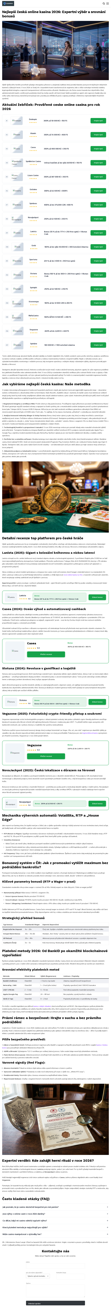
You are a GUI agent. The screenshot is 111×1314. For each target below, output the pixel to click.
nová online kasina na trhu (73, 575)
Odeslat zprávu (34, 1304)
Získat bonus (97, 597)
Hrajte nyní (98, 121)
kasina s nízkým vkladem (42, 1006)
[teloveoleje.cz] (8, 3)
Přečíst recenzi (46, 654)
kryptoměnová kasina (90, 733)
